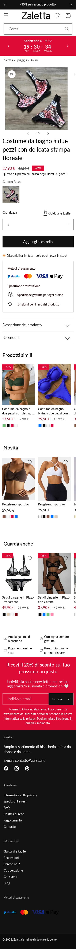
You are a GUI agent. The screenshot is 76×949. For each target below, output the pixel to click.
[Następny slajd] (67, 45)
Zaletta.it (19, 939)
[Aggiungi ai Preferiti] (30, 369)
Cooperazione (13, 870)
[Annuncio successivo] (71, 4)
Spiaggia (21, 60)
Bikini (34, 60)
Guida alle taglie (59, 213)
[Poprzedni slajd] (8, 45)
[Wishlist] (57, 15)
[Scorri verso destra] (48, 133)
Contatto (10, 826)
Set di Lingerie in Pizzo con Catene (54, 599)
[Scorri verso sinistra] (28, 133)
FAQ (7, 807)
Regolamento (13, 820)
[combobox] (38, 29)
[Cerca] (66, 29)
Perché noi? (12, 864)
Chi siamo (10, 876)
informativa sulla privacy (19, 718)
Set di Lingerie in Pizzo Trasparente (18, 599)
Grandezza (10, 212)
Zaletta (8, 60)
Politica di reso (14, 814)
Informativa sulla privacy (20, 795)
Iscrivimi (57, 699)
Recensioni (11, 857)
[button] (6, 15)
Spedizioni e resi (15, 801)
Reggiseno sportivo (15, 504)
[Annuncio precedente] (4, 4)
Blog (7, 883)
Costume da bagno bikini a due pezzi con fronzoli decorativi (53, 411)
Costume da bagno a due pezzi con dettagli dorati (17, 411)
